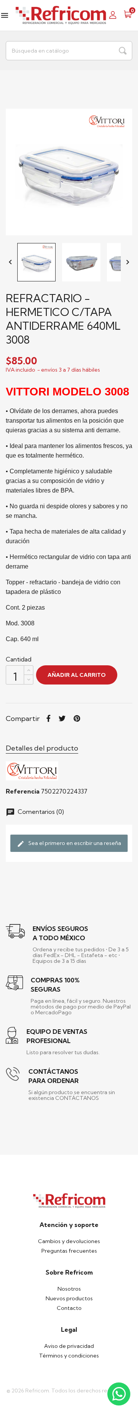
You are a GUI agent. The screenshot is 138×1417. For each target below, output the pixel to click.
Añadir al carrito (77, 674)
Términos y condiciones (69, 1355)
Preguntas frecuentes (69, 1250)
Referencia (22, 791)
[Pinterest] (77, 719)
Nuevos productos (69, 1298)
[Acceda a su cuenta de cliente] (114, 14)
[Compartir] (48, 719)
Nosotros (69, 1288)
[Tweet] (62, 719)
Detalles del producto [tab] (42, 748)
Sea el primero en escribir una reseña (69, 844)
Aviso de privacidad (69, 1346)
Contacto (69, 1308)
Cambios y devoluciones (69, 1241)
